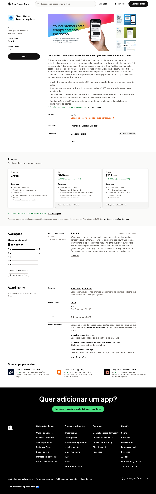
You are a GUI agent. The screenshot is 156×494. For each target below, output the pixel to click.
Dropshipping (71, 433)
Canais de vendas (44, 433)
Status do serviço (129, 466)
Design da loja (42, 452)
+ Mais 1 (126, 45)
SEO (67, 457)
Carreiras (125, 437)
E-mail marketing (72, 452)
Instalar (24, 56)
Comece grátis (138, 4)
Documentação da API (103, 437)
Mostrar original (94, 107)
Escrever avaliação (18, 271)
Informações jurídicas (131, 461)
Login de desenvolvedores (20, 479)
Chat (73, 141)
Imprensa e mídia (129, 447)
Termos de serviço (44, 479)
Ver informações (78, 357)
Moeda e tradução (73, 466)
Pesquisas (97, 452)
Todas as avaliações (18, 275)
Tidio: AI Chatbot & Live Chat (28, 370)
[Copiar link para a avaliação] (65, 233)
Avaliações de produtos (76, 442)
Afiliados (125, 457)
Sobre (124, 433)
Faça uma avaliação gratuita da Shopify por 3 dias (78, 409)
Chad (10, 49)
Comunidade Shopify (102, 442)
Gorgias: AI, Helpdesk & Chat (124, 370)
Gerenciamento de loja (46, 461)
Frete (67, 461)
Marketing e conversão (47, 457)
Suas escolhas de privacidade (21, 486)
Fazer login (120, 4)
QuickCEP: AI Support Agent (75, 370)
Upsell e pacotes (72, 447)
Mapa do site (86, 479)
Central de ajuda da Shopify (105, 433)
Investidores (127, 442)
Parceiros (125, 452)
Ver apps (103, 4)
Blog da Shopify (100, 447)
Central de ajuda (78, 134)
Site (72, 306)
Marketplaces (71, 437)
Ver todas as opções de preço (116, 219)
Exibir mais (75, 256)
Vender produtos (44, 442)
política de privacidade (96, 327)
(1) (13, 41)
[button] (30, 373)
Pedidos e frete (43, 447)
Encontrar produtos (45, 437)
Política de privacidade (81, 288)
